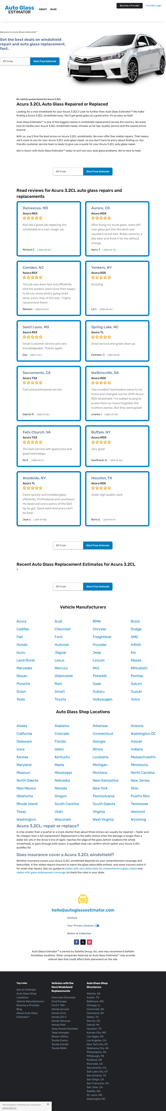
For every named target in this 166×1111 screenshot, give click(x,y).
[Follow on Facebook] (76, 942)
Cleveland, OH (95, 1013)
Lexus (59, 660)
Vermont (138, 811)
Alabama (62, 726)
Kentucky (62, 757)
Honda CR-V (59, 1016)
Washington (26, 819)
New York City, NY (97, 1044)
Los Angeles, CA (96, 1040)
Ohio (134, 788)
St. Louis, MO (94, 1095)
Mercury (61, 668)
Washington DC (143, 733)
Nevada (61, 788)
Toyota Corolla (60, 1044)
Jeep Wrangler (60, 1032)
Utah (59, 811)
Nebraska (62, 780)
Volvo (135, 699)
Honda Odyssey (61, 1020)
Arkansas (100, 726)
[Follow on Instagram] (89, 942)
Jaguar (60, 652)
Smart (60, 691)
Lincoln (99, 660)
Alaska (22, 726)
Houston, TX (94, 1028)
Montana (100, 772)
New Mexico (26, 788)
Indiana (137, 749)
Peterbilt (100, 676)
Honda (22, 644)
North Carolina (142, 772)
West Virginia (103, 819)
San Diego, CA (95, 1079)
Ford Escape (59, 1001)
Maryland (24, 765)
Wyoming (138, 819)
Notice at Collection (79, 933)
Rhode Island (27, 804)
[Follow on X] (83, 942)
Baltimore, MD (95, 1001)
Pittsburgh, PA (95, 1056)
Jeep (97, 652)
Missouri (23, 772)
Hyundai (99, 644)
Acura (21, 621)
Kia (133, 652)
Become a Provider (129, 5)
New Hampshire (106, 780)
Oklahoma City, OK (98, 1048)
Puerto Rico (140, 796)
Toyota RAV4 (59, 1048)
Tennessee (139, 804)
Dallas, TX (92, 1016)
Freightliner (102, 637)
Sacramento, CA (96, 1067)
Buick (135, 621)
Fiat (20, 637)
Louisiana (100, 757)
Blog (53, 9)
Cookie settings (9, 1108)
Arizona (137, 726)
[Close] (47, 1104)
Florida (60, 741)
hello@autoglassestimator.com (83, 910)
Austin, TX (93, 997)
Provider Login (153, 6)
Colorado (62, 733)
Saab (97, 683)
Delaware (24, 741)
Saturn (136, 683)
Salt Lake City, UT (97, 1071)
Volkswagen (102, 699)
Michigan (100, 765)
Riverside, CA (95, 1063)
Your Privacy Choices (80, 925)
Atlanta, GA (94, 993)
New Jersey (140, 780)
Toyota (60, 699)
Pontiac (137, 676)
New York (100, 788)
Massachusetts (143, 757)
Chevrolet (63, 629)
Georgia (99, 741)
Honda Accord (60, 1009)
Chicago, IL (93, 1005)
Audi (58, 621)
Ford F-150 (58, 1005)
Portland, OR (94, 1059)
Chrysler (99, 629)
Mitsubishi (139, 668)
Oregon (61, 796)
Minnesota (139, 765)
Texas (21, 811)
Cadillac (23, 629)
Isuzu (21, 652)
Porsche (23, 683)
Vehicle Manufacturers (30, 1001)
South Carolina (67, 804)
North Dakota (27, 780)
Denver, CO (93, 1020)
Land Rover (26, 660)
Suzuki (136, 691)
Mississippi (63, 772)
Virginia (99, 811)
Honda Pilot (58, 1024)
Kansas (22, 757)
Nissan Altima (60, 1036)
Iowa (20, 749)
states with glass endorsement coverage (41, 872)
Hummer (62, 644)
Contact (72, 917)
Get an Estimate (26, 989)
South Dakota (104, 804)
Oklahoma (25, 796)
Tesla (21, 699)
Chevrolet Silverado (63, 997)
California (24, 733)
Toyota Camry (60, 1040)
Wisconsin (63, 819)
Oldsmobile (64, 676)
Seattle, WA (94, 1091)
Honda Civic (59, 1013)
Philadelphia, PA (96, 1052)
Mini (96, 668)
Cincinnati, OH (95, 1009)
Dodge (136, 629)
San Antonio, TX (96, 1075)
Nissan (22, 676)
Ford (58, 637)
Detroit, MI (93, 1024)
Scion (21, 691)
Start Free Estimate (44, 61)
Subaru (99, 691)
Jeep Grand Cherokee (65, 1028)
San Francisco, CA (98, 1083)
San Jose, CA (95, 1087)
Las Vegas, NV (95, 1036)
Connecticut (103, 733)
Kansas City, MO (96, 1032)
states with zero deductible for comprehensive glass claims (101, 868)
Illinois (98, 749)
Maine (59, 765)
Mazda (136, 660)
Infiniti (136, 644)
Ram (58, 683)
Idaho (59, 749)
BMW (97, 621)
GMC (134, 637)
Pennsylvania (103, 796)
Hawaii (136, 741)
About (43, 9)
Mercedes (24, 668)
